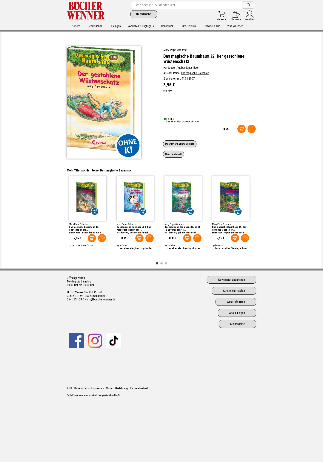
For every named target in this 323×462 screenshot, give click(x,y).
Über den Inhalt (173, 154)
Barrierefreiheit (139, 388)
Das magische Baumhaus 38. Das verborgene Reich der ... (134, 228)
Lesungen (115, 26)
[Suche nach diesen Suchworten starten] (249, 5)
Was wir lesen (235, 26)
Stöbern (75, 26)
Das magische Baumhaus (195, 73)
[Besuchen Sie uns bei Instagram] (95, 340)
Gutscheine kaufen (234, 291)
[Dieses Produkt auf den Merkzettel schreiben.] (251, 129)
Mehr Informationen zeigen (179, 143)
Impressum (97, 388)
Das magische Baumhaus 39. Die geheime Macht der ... (229, 228)
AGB (69, 388)
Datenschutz (81, 388)
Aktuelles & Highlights (141, 26)
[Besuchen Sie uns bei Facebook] (76, 340)
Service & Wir (212, 26)
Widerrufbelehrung (117, 388)
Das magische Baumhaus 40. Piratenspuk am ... (84, 228)
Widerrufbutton (236, 302)
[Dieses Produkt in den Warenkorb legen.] (241, 129)
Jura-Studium (188, 26)
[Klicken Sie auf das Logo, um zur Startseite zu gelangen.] (86, 11)
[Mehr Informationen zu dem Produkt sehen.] (87, 198)
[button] (157, 263)
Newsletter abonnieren (231, 280)
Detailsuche (143, 14)
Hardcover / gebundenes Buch (85, 232)
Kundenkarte (237, 324)
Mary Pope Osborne (175, 50)
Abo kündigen (237, 313)
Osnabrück (167, 26)
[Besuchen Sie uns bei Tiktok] (113, 340)
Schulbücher (95, 26)
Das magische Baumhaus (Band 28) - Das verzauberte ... (182, 228)
